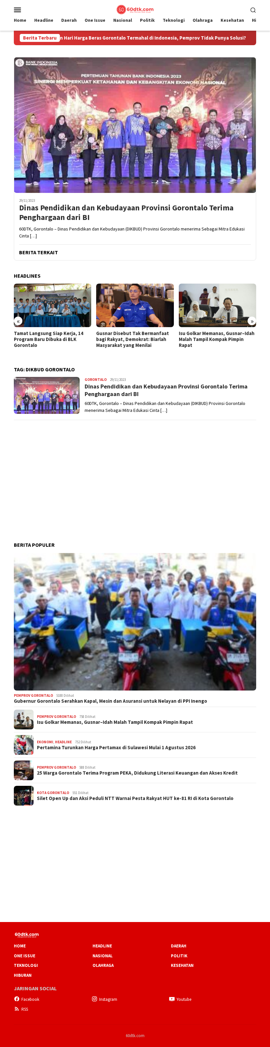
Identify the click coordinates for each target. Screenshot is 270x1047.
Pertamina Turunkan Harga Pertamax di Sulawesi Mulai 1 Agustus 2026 (116, 748)
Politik (179, 956)
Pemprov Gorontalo (33, 695)
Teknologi (26, 965)
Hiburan (23, 975)
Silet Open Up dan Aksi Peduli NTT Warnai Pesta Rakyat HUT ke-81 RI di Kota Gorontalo (135, 798)
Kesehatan (182, 965)
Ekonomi (45, 742)
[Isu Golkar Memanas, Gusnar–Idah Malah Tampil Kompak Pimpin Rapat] (217, 305)
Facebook (30, 999)
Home (20, 946)
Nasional (103, 956)
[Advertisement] (135, 472)
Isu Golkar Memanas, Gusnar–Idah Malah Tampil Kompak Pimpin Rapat (217, 339)
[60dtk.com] (135, 9)
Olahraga (103, 965)
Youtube (183, 999)
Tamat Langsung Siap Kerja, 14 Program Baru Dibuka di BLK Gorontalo (48, 339)
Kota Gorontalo (53, 792)
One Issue (24, 956)
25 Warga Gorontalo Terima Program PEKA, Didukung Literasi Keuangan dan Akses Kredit (137, 773)
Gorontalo (96, 379)
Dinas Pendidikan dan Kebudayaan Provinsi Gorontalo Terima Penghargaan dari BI (126, 212)
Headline (63, 742)
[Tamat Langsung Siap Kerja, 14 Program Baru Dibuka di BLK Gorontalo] (52, 305)
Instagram (108, 999)
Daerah (178, 946)
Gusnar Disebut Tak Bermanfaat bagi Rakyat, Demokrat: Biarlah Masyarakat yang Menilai (132, 339)
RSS (24, 1009)
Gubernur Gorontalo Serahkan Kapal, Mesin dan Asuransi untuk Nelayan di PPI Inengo (110, 701)
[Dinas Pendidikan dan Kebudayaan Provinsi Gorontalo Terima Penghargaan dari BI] (135, 125)
